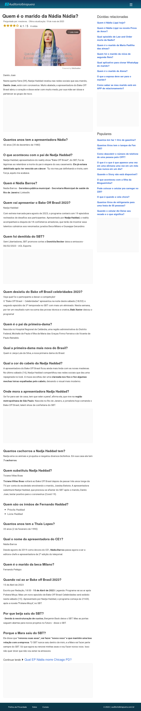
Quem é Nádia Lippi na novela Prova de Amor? (117, 29)
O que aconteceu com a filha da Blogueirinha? (114, 181)
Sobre (34, 707)
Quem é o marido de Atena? (112, 71)
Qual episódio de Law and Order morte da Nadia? (114, 38)
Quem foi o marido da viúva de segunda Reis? (114, 55)
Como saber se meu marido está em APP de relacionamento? (116, 86)
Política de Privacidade (17, 707)
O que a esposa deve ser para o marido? (114, 78)
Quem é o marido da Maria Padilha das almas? (116, 46)
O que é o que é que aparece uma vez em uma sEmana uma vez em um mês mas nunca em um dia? (117, 166)
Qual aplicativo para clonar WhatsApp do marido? (117, 64)
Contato (45, 707)
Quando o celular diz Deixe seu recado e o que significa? (114, 212)
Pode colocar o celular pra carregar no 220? (117, 190)
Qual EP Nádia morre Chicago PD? (48, 659)
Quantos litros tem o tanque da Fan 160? (116, 147)
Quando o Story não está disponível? (117, 174)
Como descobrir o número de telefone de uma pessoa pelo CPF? (117, 155)
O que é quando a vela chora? (113, 196)
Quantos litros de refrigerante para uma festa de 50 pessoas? (116, 203)
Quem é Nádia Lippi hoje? (111, 22)
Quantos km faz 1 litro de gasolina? (116, 139)
